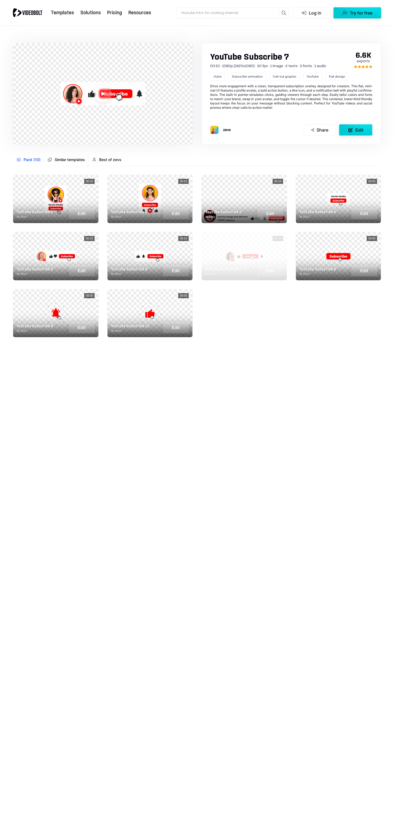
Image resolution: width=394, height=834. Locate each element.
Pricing (114, 12)
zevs (227, 130)
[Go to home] (27, 12)
